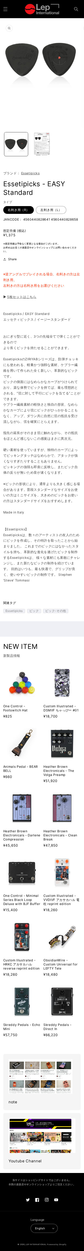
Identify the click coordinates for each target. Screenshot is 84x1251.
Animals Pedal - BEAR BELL (20, 769)
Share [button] (12, 259)
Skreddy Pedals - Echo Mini (21, 1027)
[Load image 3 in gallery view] (42, 144)
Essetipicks (30, 173)
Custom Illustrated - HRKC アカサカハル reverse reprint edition (21, 964)
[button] (5, 9)
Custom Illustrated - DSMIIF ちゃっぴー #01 (61, 708)
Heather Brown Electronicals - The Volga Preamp (58, 771)
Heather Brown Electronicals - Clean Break (60, 835)
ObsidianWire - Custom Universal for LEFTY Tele (60, 964)
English (40, 1228)
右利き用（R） (18, 210)
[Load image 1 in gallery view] (16, 144)
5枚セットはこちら (21, 297)
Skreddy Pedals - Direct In (57, 1027)
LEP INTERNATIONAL (36, 1244)
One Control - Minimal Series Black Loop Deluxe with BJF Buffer (21, 900)
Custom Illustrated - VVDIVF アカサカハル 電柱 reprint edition (61, 900)
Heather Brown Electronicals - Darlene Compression (21, 835)
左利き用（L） (51, 210)
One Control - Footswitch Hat (15, 708)
